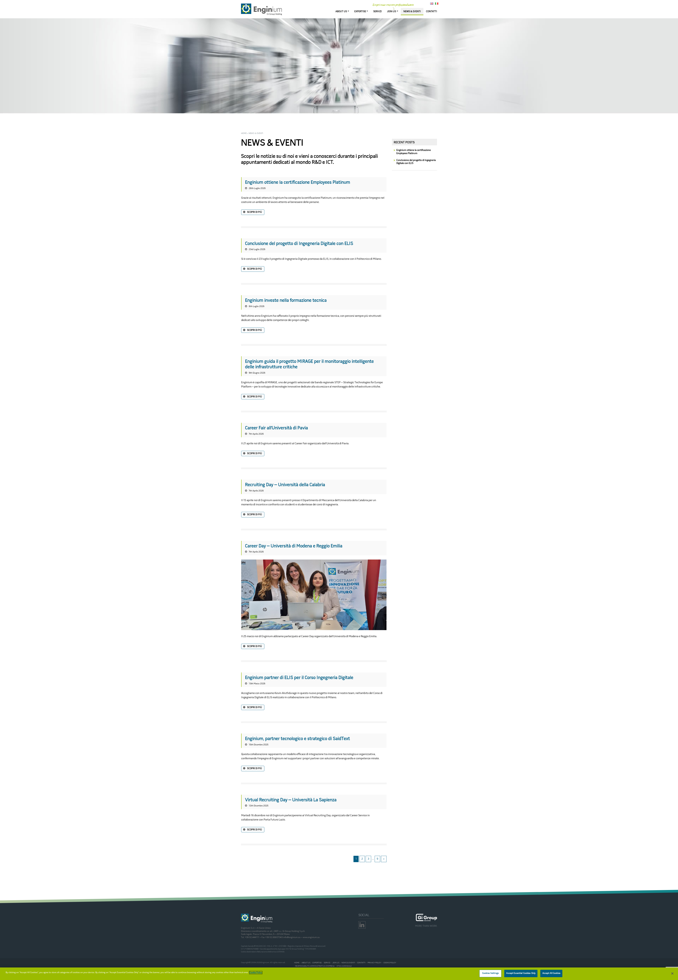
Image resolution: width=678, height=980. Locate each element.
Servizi (327, 963)
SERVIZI (377, 11)
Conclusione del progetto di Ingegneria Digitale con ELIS (416, 162)
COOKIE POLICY (389, 963)
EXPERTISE (360, 11)
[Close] (672, 973)
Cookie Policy (255, 972)
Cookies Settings (490, 973)
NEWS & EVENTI (412, 11)
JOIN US (391, 11)
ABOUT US (341, 11)
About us (306, 963)
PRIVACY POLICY (374, 963)
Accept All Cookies (551, 973)
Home (244, 133)
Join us (335, 963)
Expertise (317, 963)
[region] (339, 973)
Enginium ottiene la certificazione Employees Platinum (413, 152)
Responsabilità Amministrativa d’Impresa (315, 966)
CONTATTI (431, 11)
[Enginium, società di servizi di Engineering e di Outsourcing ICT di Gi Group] (261, 9)
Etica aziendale (344, 966)
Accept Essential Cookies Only (521, 973)
